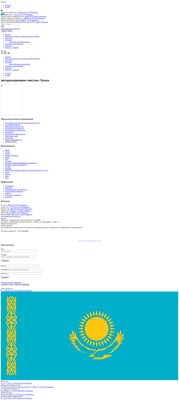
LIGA (7, 172)
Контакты (8, 46)
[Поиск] (2, 26)
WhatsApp (34, 12)
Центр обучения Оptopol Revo (19, 42)
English (7, 7)
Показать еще (10, 142)
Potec (7, 159)
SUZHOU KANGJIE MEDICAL (16, 165)
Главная (8, 34)
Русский (8, 5)
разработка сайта (83, 240)
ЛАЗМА (8, 167)
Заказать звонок (7, 31)
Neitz (6, 178)
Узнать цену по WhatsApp (11, 282)
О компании (9, 186)
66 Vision (8, 161)
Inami (7, 176)
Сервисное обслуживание (14, 44)
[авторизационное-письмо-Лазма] (12, 115)
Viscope (7, 174)
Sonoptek (8, 168)
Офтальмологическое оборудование (22, 36)
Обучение (8, 40)
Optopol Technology (12, 155)
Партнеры (8, 38)
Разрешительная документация (16, 189)
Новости (12, 47)
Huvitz (7, 157)
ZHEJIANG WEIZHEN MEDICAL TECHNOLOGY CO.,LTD (26, 170)
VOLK (7, 152)
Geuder (7, 154)
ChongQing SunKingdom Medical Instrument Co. (21, 163)
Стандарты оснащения (13, 195)
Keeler (7, 150)
